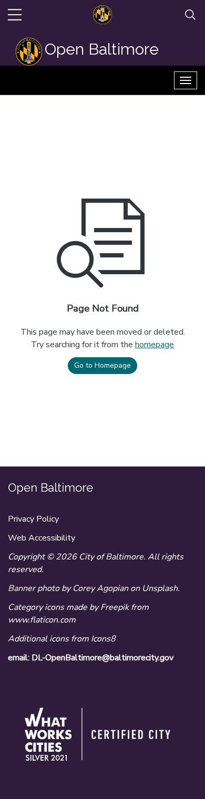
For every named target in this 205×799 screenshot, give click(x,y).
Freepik (114, 607)
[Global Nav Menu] (14, 14)
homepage (154, 344)
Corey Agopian (100, 588)
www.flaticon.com (42, 620)
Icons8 (103, 639)
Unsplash (160, 588)
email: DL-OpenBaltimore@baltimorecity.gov (90, 657)
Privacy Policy (33, 519)
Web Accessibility (41, 538)
